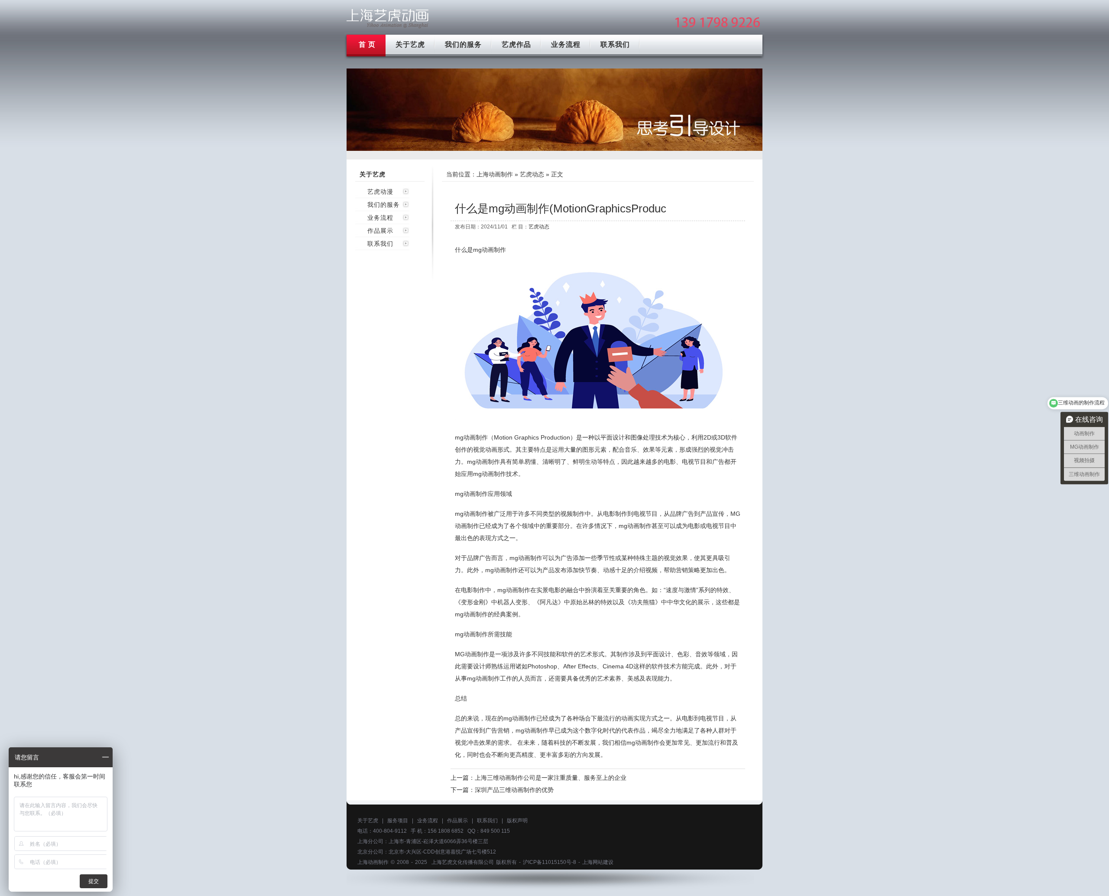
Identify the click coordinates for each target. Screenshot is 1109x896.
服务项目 (397, 821)
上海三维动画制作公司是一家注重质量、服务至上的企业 (550, 777)
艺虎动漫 (380, 191)
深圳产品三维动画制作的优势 (514, 789)
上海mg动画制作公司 (388, 18)
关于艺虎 (410, 44)
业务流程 (565, 44)
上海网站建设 (597, 862)
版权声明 (517, 821)
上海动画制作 (495, 174)
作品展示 (380, 230)
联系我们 (615, 44)
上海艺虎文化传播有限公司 (462, 862)
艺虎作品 (516, 44)
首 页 (367, 44)
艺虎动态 (532, 174)
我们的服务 (463, 44)
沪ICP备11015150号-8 (549, 862)
